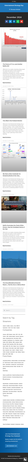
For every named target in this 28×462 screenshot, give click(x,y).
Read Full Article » (7, 82)
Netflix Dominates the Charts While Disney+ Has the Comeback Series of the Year (14, 227)
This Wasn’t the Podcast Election (12, 120)
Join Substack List (11, 446)
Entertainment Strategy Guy (14, 5)
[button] (6, 21)
